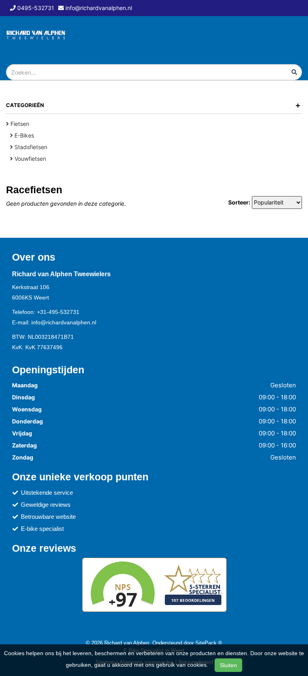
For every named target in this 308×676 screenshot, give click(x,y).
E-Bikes (23, 135)
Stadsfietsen (30, 147)
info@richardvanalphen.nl (63, 322)
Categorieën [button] (153, 105)
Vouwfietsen (29, 158)
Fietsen (19, 123)
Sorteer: (239, 202)
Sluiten (228, 665)
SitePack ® (208, 643)
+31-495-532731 (58, 312)
